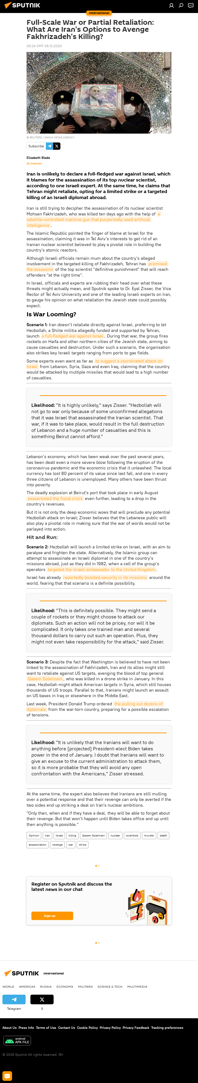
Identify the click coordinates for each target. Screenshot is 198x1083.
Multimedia (137, 986)
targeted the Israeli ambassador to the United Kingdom (101, 569)
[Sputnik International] (23, 9)
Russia (46, 986)
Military (85, 986)
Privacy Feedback (136, 1027)
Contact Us (66, 1027)
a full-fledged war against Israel (72, 336)
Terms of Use (46, 1027)
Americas (27, 986)
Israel (59, 835)
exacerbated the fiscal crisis (55, 498)
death (163, 835)
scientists (132, 835)
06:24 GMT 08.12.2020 (44, 46)
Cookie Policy (87, 1027)
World (8, 986)
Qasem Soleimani (45, 678)
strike (82, 844)
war (70, 844)
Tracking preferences (167, 1027)
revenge (57, 844)
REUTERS (36, 137)
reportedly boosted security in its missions (105, 577)
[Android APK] (17, 1041)
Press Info (26, 1027)
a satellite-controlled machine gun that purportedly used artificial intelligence (94, 219)
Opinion (34, 835)
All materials (34, 163)
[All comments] (7, 1076)
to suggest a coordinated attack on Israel (95, 363)
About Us (9, 1027)
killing (72, 835)
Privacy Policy (110, 1027)
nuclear (115, 835)
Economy (65, 986)
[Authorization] (171, 5)
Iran (47, 835)
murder (149, 835)
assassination (37, 844)
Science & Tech (110, 986)
